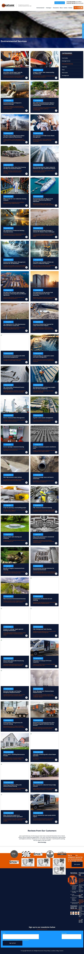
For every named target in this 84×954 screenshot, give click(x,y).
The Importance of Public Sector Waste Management (43, 136)
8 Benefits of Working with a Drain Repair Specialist (44, 755)
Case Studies (65, 58)
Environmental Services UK (75, 903)
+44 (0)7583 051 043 (81, 921)
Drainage (48, 7)
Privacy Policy (47, 950)
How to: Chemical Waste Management (14, 417)
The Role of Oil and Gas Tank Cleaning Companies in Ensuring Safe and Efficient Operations (14, 294)
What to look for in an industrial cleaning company (14, 199)
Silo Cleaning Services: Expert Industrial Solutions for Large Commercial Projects (44, 167)
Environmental (40, 7)
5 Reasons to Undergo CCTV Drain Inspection (42, 661)
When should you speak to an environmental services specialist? (13, 815)
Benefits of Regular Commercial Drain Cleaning (13, 569)
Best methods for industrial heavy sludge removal (44, 785)
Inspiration (64, 66)
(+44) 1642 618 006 (73, 1)
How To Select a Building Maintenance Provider (14, 755)
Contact (70, 7)
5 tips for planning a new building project (14, 507)
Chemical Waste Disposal (74, 899)
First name (64, 933)
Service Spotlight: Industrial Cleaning (13, 447)
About (61, 7)
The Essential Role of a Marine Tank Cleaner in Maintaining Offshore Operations (43, 200)
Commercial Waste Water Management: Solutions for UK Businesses (14, 262)
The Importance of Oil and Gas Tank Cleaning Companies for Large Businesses (43, 294)
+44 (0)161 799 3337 (81, 896)
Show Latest (65, 72)
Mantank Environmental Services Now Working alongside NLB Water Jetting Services (43, 724)
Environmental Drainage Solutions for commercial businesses (43, 569)
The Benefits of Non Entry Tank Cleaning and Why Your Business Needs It (14, 167)
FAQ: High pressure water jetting (12, 477)
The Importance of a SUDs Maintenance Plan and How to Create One (14, 324)
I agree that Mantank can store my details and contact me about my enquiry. (16, 940)
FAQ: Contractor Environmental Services (14, 598)
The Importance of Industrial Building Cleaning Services (13, 231)
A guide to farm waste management (43, 417)
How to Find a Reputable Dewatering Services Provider (13, 661)
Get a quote (77, 864)
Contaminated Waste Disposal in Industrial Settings (12, 103)
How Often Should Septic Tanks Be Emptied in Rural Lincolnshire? (12, 73)
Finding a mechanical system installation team (44, 447)
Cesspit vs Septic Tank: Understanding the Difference (43, 73)
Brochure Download (59, 2)
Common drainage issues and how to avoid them (43, 477)
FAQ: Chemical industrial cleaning (42, 507)
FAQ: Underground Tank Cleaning (42, 629)
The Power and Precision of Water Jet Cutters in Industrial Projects (43, 262)
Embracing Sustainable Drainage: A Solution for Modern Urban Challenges (43, 231)
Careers (65, 7)
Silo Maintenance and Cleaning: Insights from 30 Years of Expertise (44, 388)
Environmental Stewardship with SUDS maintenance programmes (14, 356)
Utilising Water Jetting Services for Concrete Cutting (13, 723)
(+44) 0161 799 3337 (74, 3)
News (63, 69)
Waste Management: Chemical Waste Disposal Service (43, 691)
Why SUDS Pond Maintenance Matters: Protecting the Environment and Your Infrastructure (43, 104)
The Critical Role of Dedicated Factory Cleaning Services (13, 388)
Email (4, 933)
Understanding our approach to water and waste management (43, 356)
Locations (53, 950)
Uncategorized (65, 75)
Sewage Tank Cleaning (75, 891)
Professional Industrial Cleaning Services (75, 887)
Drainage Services (66, 61)
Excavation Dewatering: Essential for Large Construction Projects (43, 324)
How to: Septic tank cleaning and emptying (12, 537)
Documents (56, 7)
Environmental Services (67, 64)
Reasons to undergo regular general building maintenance (13, 629)
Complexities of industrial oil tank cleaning (42, 599)
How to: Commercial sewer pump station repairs (44, 815)
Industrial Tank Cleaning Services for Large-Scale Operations (75, 880)
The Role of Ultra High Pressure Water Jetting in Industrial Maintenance (13, 136)
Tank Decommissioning (76, 895)
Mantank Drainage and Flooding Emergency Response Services (12, 691)
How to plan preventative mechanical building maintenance (43, 537)
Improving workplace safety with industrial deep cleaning (12, 785)
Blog (58, 950)
